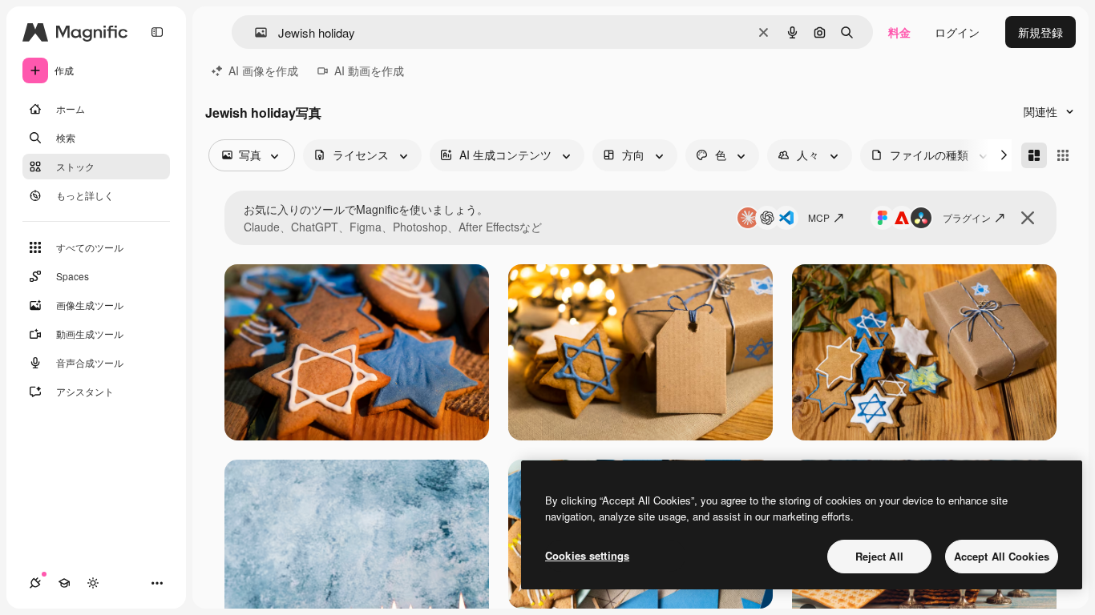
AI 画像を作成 (263, 70)
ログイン (957, 32)
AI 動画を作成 (369, 70)
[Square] (1063, 155)
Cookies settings (587, 555)
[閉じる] (1027, 217)
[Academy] (64, 583)
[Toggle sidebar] (157, 32)
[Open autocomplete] (254, 32)
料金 (899, 32)
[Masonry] (1034, 155)
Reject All (879, 556)
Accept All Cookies (1001, 556)
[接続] (35, 583)
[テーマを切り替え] (93, 583)
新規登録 (1040, 32)
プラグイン (967, 217)
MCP (819, 217)
